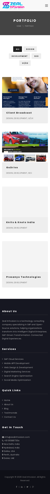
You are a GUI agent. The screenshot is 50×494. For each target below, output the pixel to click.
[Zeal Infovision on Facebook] (16, 487)
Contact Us (10, 417)
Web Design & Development (18, 367)
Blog (6, 408)
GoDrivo (12, 167)
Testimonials (10, 412)
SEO (30, 173)
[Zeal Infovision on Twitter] (27, 487)
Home (19, 26)
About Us (8, 404)
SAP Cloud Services (13, 359)
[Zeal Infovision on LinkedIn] (22, 487)
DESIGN (9, 118)
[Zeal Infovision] (13, 5)
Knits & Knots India (20, 222)
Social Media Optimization (17, 380)
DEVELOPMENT (20, 118)
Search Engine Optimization (18, 375)
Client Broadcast (19, 112)
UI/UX (30, 118)
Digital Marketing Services (17, 371)
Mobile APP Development (17, 363)
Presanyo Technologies (23, 277)
